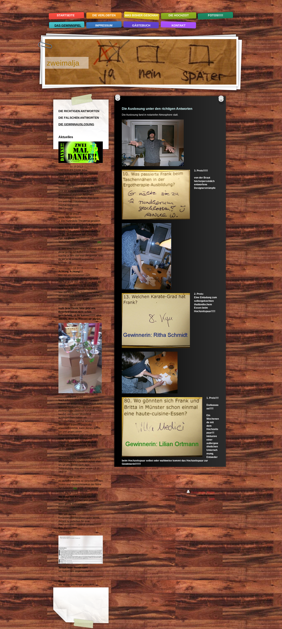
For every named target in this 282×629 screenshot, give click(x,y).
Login (212, 498)
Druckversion (198, 492)
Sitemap (211, 492)
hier (99, 242)
